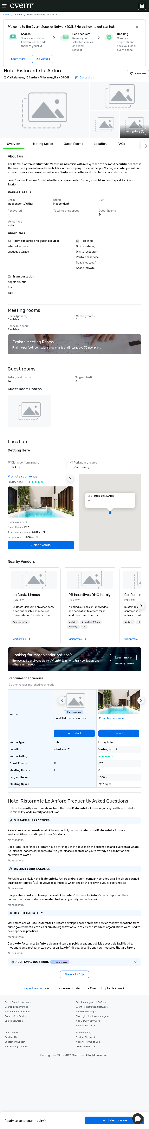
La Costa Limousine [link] (28, 595)
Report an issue (35, 988)
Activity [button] (73, 622)
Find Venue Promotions (17, 1011)
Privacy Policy (83, 1032)
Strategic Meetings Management (94, 1016)
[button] (44, 110)
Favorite (140, 73)
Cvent (6, 14)
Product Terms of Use (88, 1037)
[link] (34, 580)
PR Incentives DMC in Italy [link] (89, 595)
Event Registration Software (92, 1006)
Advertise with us (85, 1046)
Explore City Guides (15, 1016)
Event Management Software (92, 1002)
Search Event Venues (16, 1006)
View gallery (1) (135, 131)
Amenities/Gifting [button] (91, 622)
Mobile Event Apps (86, 1011)
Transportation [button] (20, 622)
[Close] (137, 27)
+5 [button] (84, 627)
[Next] (145, 145)
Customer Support (15, 1041)
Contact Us (11, 1037)
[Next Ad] (70, 479)
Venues (18, 14)
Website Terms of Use (88, 1041)
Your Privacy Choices (16, 1046)
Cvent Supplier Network (18, 1002)
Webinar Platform (85, 1025)
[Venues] (142, 6)
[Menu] (4, 6)
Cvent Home (11, 1032)
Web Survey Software (88, 1020)
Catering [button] (73, 627)
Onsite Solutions (14, 1020)
